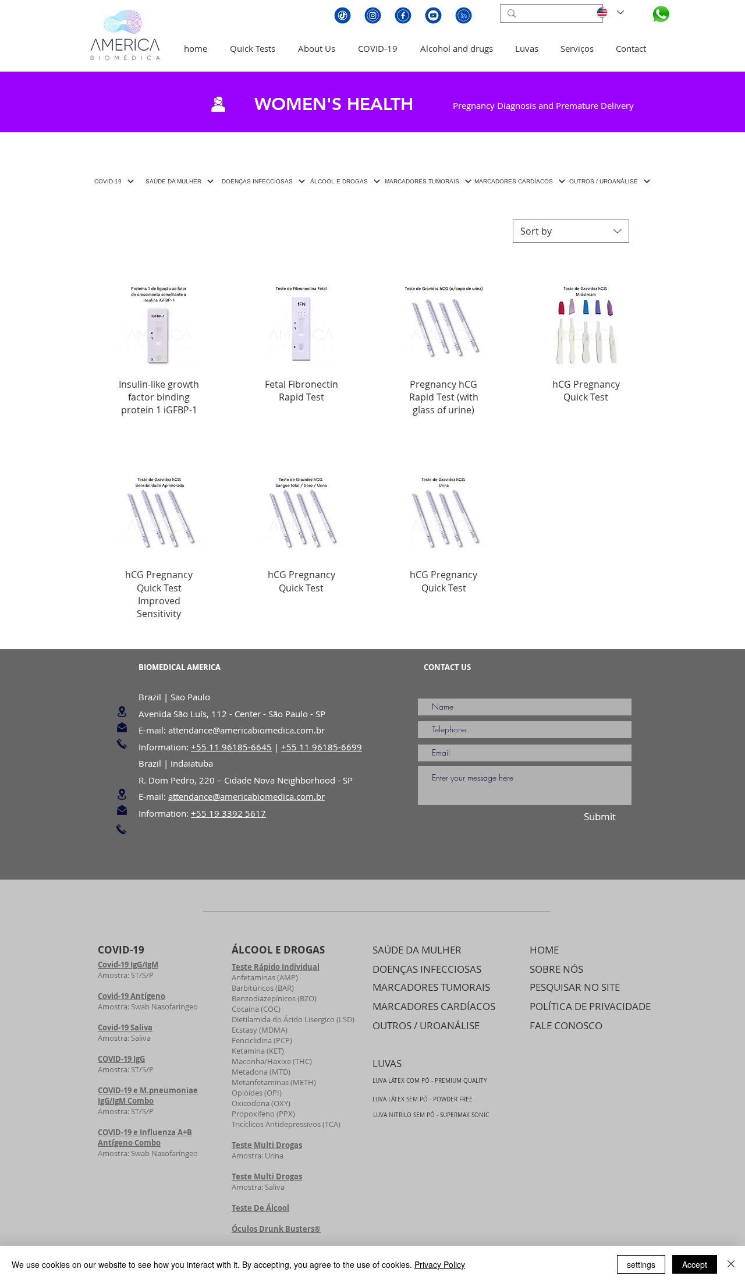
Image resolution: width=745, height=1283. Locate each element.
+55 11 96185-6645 (231, 747)
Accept (694, 1264)
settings (641, 1264)
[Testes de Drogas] (122, 712)
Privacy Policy (439, 1264)
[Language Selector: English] (608, 12)
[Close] (731, 1264)
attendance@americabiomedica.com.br (246, 730)
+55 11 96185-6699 (321, 747)
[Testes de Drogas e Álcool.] (659, 14)
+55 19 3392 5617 (228, 813)
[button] (252, 48)
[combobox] (571, 231)
